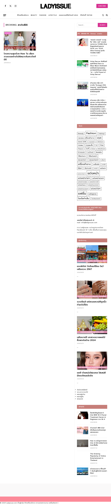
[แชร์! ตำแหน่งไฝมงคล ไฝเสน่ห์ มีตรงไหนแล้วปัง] (92, 361)
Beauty (34, 15)
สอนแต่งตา (82, 160)
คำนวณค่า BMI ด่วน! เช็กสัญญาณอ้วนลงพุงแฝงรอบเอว (98, 430)
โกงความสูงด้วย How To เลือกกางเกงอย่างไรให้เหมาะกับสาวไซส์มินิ (20, 56)
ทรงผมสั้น (89, 145)
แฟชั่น (82, 193)
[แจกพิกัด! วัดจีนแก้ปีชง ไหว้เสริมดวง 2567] (92, 254)
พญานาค (80, 399)
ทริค (96, 145)
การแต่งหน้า (92, 142)
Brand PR (85, 34)
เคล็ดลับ (96, 164)
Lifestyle (52, 15)
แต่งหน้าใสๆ (95, 188)
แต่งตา (103, 168)
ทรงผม (80, 145)
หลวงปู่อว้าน (81, 394)
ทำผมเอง (80, 149)
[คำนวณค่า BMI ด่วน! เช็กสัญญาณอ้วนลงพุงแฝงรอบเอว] (82, 430)
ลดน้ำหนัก (90, 152)
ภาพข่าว (99, 34)
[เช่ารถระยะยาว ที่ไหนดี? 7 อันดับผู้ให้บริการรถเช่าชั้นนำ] (82, 471)
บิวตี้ (87, 149)
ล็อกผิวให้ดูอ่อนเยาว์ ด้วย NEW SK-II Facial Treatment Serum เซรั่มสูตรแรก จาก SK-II (98, 416)
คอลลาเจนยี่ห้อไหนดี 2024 (68, 15)
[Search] (106, 15)
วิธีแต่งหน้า (92, 156)
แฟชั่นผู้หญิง (93, 194)
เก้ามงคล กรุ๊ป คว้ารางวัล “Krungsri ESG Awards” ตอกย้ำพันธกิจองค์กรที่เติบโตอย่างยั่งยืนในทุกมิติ (98, 87)
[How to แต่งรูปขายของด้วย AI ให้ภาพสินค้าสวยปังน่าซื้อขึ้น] (82, 443)
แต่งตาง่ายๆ (81, 174)
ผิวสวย (93, 149)
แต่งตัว (96, 168)
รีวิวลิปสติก (81, 152)
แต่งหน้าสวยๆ (98, 178)
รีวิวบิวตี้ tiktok (86, 15)
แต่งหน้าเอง (82, 185)
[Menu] (4, 15)
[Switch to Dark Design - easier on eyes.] (103, 15)
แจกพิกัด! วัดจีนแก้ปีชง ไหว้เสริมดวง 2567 (90, 268)
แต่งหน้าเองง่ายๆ (93, 185)
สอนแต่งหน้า (94, 160)
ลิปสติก (99, 152)
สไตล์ (103, 160)
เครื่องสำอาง (84, 164)
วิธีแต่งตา (82, 156)
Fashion (42, 15)
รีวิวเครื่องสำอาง (23, 15)
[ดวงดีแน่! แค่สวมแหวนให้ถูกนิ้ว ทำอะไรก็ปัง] (92, 290)
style (99, 137)
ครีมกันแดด (100, 142)
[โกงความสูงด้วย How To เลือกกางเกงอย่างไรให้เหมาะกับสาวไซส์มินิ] (20, 40)
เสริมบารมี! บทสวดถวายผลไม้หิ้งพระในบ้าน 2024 (91, 339)
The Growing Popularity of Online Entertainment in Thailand (98, 457)
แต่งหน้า (93, 173)
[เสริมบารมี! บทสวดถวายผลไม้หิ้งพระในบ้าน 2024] (92, 325)
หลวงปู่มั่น (80, 396)
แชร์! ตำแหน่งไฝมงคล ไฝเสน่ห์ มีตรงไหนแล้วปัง (91, 374)
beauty (81, 133)
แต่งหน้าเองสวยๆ (83, 189)
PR (79, 34)
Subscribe (102, 6)
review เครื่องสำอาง (86, 138)
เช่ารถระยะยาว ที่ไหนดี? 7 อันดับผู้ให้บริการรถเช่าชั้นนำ (98, 471)
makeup (102, 134)
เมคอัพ (104, 164)
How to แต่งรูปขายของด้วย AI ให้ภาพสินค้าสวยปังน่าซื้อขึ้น (98, 443)
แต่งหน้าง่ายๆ (84, 178)
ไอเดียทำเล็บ (83, 198)
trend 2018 (82, 142)
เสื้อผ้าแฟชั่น (87, 168)
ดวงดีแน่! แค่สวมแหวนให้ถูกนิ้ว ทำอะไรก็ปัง (91, 303)
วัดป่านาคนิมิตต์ (82, 390)
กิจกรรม (93, 34)
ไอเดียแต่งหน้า (96, 199)
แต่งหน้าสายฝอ (82, 182)
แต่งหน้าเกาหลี (94, 182)
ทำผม (102, 145)
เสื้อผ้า (80, 168)
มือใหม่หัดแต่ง (101, 149)
